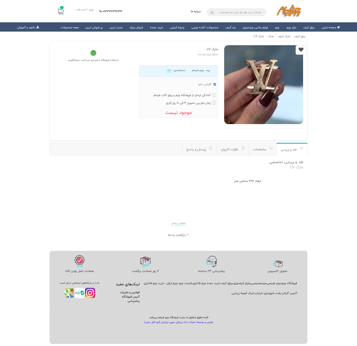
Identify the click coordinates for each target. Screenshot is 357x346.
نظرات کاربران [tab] (230, 149)
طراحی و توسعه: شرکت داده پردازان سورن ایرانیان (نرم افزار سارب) (178, 322)
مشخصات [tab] (260, 149)
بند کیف (230, 27)
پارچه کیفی (177, 27)
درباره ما (196, 11)
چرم (277, 27)
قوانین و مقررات (130, 292)
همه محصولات (69, 27)
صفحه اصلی (329, 27)
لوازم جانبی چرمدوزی (255, 27)
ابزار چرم (291, 27)
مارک (169, 70)
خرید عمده (156, 27)
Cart (61, 8)
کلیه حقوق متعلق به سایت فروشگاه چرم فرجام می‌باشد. (178, 317)
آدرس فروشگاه (131, 296)
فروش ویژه (136, 27)
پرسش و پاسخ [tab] (197, 149)
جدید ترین (116, 27)
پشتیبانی (134, 301)
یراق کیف (309, 27)
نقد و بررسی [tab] (289, 149)
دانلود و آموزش (26, 27)
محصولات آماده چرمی (204, 27)
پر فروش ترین (94, 27)
